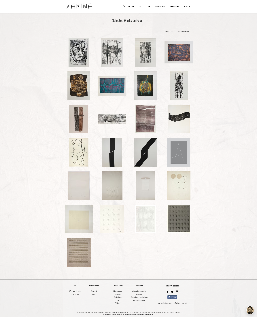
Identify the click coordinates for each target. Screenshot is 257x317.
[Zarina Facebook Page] (167, 291)
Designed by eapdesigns (145, 314)
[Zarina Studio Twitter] (172, 291)
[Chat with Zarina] (250, 310)
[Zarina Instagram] (177, 291)
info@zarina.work (180, 303)
